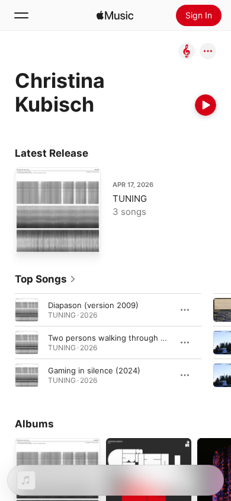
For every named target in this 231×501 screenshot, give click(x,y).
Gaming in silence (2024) (94, 370)
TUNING (130, 198)
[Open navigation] (21, 15)
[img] (115, 15)
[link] (45, 279)
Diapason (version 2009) (93, 305)
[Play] (205, 105)
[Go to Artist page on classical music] (186, 52)
